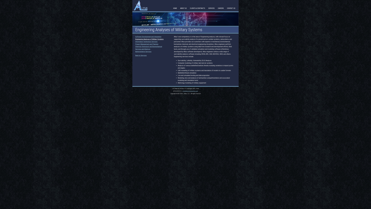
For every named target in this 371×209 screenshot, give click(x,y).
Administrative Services (143, 52)
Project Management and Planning (146, 44)
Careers (221, 8)
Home (175, 8)
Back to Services (141, 55)
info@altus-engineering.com (190, 91)
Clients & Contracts (197, 8)
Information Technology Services (146, 42)
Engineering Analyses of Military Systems (149, 39)
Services (211, 8)
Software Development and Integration (148, 37)
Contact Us (231, 8)
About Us (183, 8)
